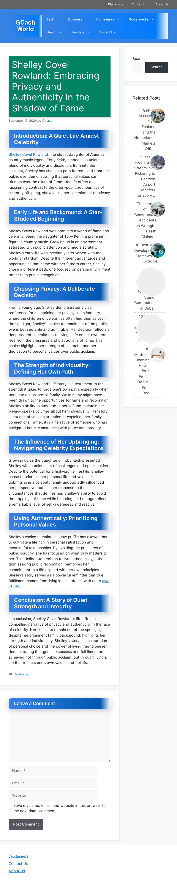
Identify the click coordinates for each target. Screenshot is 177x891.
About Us (162, 4)
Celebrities (21, 674)
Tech (50, 19)
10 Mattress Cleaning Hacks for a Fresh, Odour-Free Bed (140, 371)
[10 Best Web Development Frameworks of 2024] (158, 250)
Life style (77, 32)
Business (75, 19)
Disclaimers (115, 4)
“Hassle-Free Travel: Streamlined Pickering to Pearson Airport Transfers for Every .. (140, 176)
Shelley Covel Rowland (28, 154)
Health (52, 32)
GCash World (25, 25)
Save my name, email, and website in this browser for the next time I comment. (60, 808)
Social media (139, 19)
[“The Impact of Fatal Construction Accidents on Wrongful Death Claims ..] (158, 209)
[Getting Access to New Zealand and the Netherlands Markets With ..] (158, 116)
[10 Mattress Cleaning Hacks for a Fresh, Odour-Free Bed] (158, 354)
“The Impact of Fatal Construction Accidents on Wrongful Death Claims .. (140, 220)
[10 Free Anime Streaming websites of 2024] (151, 329)
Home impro (105, 19)
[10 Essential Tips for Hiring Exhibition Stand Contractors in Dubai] (151, 282)
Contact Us (139, 4)
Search (139, 58)
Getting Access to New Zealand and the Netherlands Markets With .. (140, 129)
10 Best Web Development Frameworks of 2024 (140, 253)
